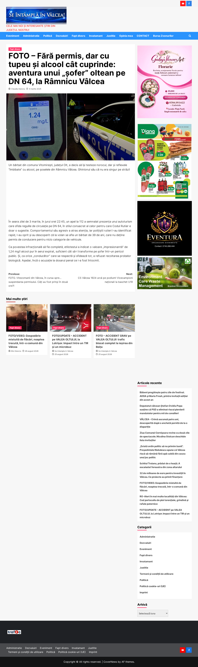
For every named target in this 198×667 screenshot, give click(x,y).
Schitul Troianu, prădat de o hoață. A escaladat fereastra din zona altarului (161, 465)
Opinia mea (126, 35)
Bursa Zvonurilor (163, 35)
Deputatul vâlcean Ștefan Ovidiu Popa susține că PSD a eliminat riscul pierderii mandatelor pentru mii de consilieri (162, 409)
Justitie (110, 35)
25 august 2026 (61, 354)
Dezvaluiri (62, 35)
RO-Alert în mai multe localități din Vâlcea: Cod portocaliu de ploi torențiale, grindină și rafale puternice (164, 500)
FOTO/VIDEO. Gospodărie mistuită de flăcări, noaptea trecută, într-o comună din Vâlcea (163, 486)
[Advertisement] (71, 196)
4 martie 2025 (35, 89)
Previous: (38, 279)
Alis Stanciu (16, 351)
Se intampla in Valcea (64, 351)
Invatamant (96, 35)
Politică (47, 35)
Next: (105, 277)
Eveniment (12, 35)
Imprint (144, 592)
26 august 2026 (31, 351)
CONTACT (143, 35)
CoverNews (110, 661)
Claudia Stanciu (18, 89)
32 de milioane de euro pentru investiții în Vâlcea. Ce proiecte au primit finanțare (163, 475)
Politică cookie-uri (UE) (153, 586)
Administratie (31, 35)
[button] (190, 36)
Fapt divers (78, 35)
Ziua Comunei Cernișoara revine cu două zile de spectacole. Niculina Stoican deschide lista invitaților (164, 436)
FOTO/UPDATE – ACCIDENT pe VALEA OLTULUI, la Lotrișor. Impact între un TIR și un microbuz (164, 513)
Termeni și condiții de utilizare (156, 573)
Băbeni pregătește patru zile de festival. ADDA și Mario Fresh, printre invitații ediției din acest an (164, 396)
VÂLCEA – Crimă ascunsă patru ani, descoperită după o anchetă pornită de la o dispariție (163, 423)
